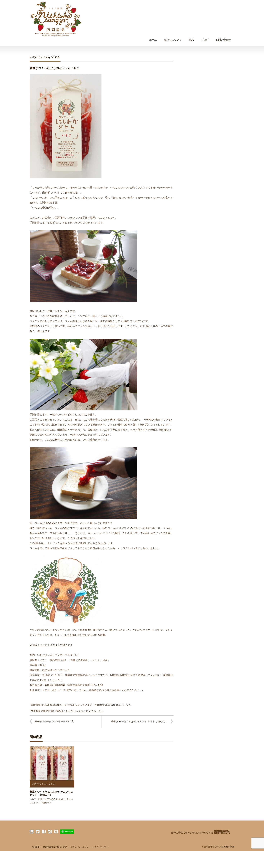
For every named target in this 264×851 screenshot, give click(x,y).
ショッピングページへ (90, 710)
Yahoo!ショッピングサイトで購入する (51, 644)
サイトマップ (100, 847)
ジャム (56, 57)
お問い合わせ (223, 39)
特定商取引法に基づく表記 (55, 847)
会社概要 (35, 847)
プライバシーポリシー (80, 847)
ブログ (205, 39)
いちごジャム (39, 57)
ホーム (153, 39)
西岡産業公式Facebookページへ (113, 704)
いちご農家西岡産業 (224, 847)
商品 (191, 39)
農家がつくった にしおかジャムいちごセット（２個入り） (139, 721)
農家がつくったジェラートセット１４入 (54, 721)
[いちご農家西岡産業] (56, 19)
